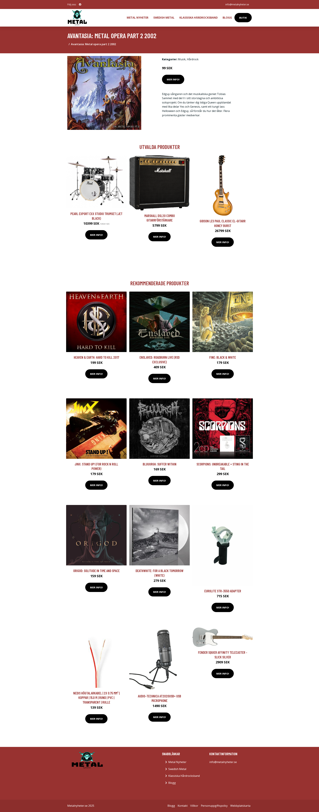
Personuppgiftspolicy (214, 806)
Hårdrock (193, 59)
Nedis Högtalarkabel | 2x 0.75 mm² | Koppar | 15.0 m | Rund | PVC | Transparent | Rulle (96, 697)
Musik (182, 59)
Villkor (194, 806)
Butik (243, 17)
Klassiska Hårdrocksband (198, 17)
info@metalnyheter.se (237, 4)
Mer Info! (173, 79)
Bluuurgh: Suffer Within (159, 464)
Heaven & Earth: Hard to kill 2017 (96, 357)
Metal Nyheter (137, 17)
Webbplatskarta (240, 806)
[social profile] (80, 4)
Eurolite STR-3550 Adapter (222, 591)
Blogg (227, 17)
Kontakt (183, 806)
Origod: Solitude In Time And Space (96, 571)
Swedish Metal (163, 17)
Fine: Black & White (222, 357)
